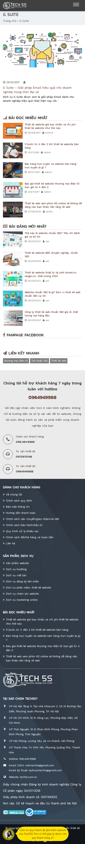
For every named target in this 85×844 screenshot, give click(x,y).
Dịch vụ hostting (16, 569)
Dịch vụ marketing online (22, 600)
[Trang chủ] (14, 5)
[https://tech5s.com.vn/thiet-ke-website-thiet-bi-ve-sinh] (13, 279)
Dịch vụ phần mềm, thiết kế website (28, 588)
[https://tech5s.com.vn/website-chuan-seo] (13, 298)
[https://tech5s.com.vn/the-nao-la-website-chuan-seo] (13, 239)
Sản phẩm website (17, 563)
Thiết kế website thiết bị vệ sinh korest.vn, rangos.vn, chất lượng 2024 (51, 274)
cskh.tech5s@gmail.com (39, 765)
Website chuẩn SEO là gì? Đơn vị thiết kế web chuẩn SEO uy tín (52, 294)
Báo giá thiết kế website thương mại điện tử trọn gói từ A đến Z (52, 185)
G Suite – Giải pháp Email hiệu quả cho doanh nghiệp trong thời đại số (37, 89)
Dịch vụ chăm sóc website (22, 594)
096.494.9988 (27, 759)
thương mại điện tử (16, 361)
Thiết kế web (58, 361)
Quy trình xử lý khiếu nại (22, 531)
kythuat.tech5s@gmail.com (45, 770)
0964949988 (42, 397)
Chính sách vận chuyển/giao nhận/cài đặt (32, 519)
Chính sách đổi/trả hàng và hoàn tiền (29, 537)
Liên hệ (10, 543)
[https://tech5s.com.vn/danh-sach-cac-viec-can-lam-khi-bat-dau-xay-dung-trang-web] (13, 150)
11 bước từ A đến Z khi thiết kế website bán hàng (52, 146)
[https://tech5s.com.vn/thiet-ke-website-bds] (13, 259)
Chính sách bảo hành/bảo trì (24, 525)
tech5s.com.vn (28, 777)
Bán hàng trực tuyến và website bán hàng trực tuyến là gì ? (50, 165)
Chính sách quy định (19, 501)
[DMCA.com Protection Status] (14, 812)
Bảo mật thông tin (17, 507)
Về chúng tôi (14, 494)
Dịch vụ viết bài (16, 575)
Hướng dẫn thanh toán (20, 513)
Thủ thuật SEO (39, 361)
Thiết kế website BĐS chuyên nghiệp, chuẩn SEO (51, 254)
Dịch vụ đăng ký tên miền (22, 581)
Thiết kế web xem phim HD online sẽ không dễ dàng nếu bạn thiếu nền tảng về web (53, 205)
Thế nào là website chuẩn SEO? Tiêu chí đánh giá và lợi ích (52, 235)
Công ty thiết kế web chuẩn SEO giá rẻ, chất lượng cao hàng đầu (51, 313)
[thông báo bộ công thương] (36, 812)
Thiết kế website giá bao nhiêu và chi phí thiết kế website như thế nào (50, 126)
